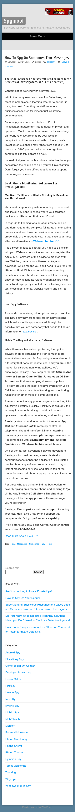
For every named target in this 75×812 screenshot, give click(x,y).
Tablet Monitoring (15, 765)
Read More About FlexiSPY (21, 535)
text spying (30, 331)
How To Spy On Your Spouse (23, 597)
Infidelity (51, 62)
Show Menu (37, 36)
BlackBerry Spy (14, 659)
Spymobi (14, 20)
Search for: (12, 567)
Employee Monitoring (18, 672)
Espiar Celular (13, 679)
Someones (34, 544)
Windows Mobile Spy (18, 785)
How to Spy (12, 692)
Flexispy (10, 685)
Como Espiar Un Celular (20, 665)
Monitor (10, 725)
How (13, 544)
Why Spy (10, 779)
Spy (43, 544)
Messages (22, 544)
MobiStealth (12, 719)
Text (50, 544)
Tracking (10, 772)
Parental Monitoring (17, 732)
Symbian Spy (13, 758)
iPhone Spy (12, 705)
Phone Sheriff (13, 745)
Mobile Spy (12, 712)
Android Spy (12, 652)
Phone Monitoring (16, 739)
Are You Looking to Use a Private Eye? (28, 591)
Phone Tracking (14, 752)
